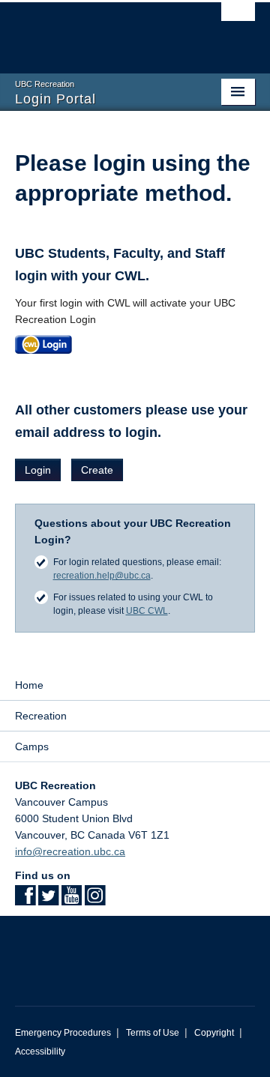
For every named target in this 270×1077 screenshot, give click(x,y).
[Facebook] (25, 900)
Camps (32, 746)
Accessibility (40, 1051)
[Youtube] (72, 900)
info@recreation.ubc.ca (70, 851)
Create (97, 470)
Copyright (214, 1033)
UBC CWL (147, 611)
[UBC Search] (238, 18)
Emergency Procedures (63, 1033)
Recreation (41, 716)
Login (38, 470)
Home (29, 685)
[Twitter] (48, 900)
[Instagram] (95, 900)
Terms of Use (152, 1033)
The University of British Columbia (99, 30)
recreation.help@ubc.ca (102, 575)
